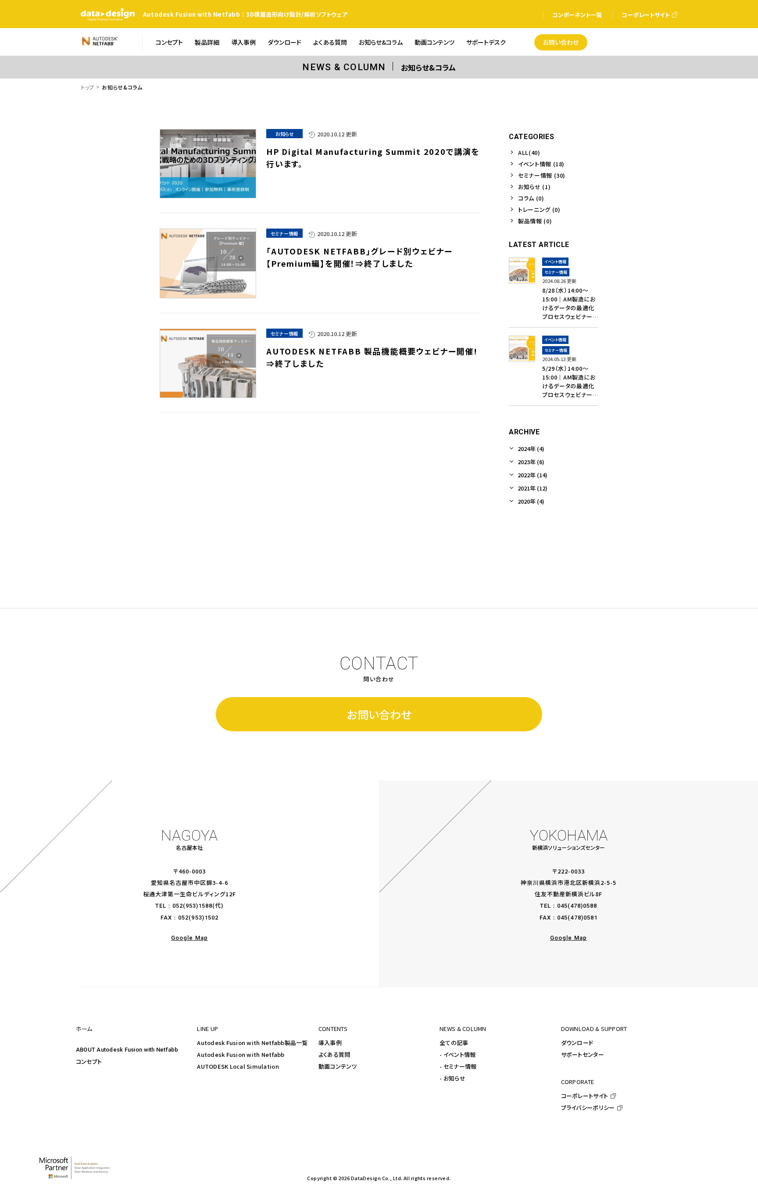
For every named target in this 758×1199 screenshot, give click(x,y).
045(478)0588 (577, 905)
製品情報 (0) (535, 221)
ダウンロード (577, 1042)
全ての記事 (454, 1042)
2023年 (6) (531, 462)
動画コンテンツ (337, 1066)
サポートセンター (582, 1054)
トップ (87, 87)
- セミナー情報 (458, 1066)
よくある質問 (334, 1054)
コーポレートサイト (584, 1096)
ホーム (84, 1028)
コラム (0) (531, 198)
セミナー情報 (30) (541, 175)
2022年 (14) (532, 475)
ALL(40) (529, 152)
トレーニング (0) (539, 209)
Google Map (189, 937)
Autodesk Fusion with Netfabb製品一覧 (252, 1042)
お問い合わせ (379, 714)
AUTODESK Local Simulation (238, 1066)
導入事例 (330, 1042)
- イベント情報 (458, 1054)
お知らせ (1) (534, 187)
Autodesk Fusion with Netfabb (240, 1054)
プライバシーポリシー (588, 1107)
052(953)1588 (192, 905)
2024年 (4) (531, 448)
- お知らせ (452, 1078)
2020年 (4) (531, 501)
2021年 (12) (532, 488)
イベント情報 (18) (541, 164)
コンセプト (89, 1061)
